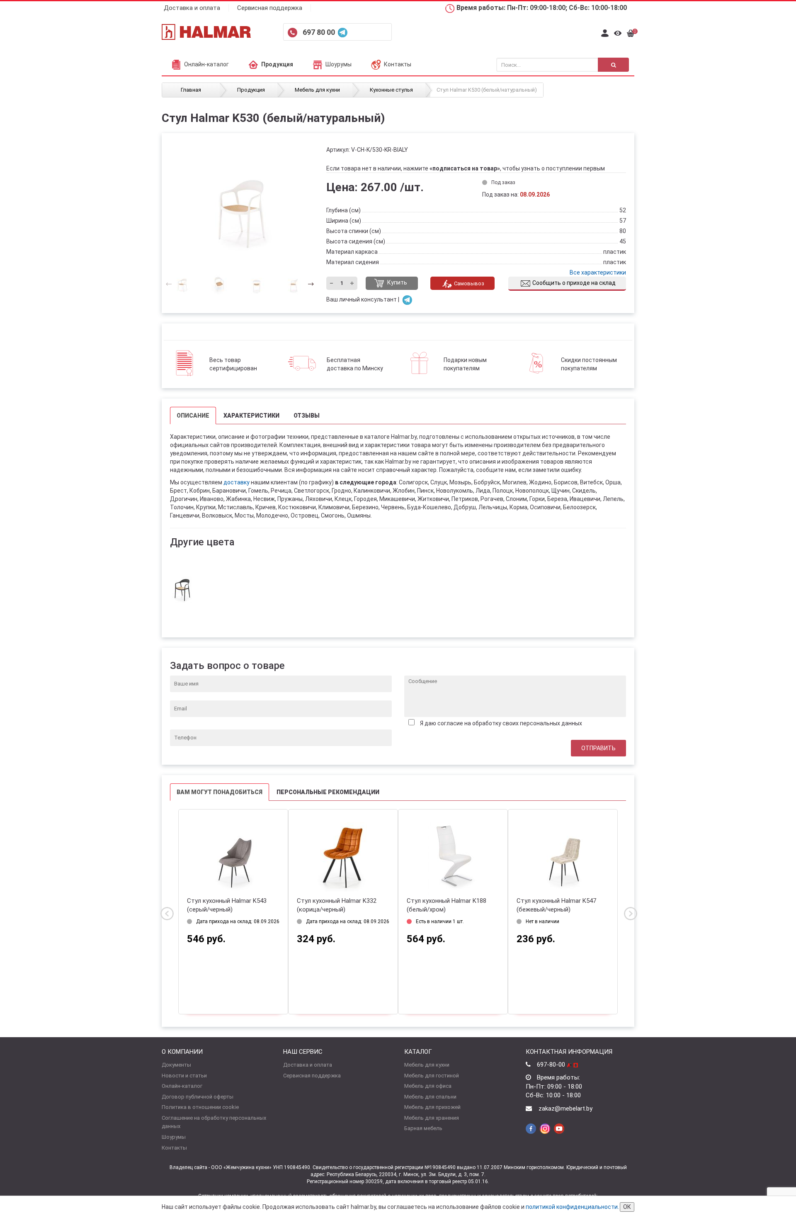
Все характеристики (598, 272)
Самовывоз (469, 283)
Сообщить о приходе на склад (574, 283)
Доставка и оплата (192, 8)
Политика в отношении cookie (200, 1107)
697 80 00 (320, 32)
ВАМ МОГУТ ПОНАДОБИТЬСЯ (219, 792)
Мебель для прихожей (432, 1107)
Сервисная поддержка (269, 8)
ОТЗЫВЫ (307, 415)
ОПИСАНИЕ (193, 415)
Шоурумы (338, 64)
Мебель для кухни (426, 1065)
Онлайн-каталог (206, 64)
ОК (627, 1206)
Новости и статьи (184, 1075)
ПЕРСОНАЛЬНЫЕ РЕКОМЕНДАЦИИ (328, 792)
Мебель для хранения (431, 1118)
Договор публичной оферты (197, 1097)
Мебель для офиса (427, 1086)
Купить (396, 283)
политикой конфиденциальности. (572, 1206)
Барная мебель (423, 1128)
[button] (308, 283)
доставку (236, 482)
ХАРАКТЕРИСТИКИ (251, 415)
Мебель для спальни (430, 1097)
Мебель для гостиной (431, 1075)
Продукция (277, 64)
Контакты (397, 64)
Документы (176, 1065)
